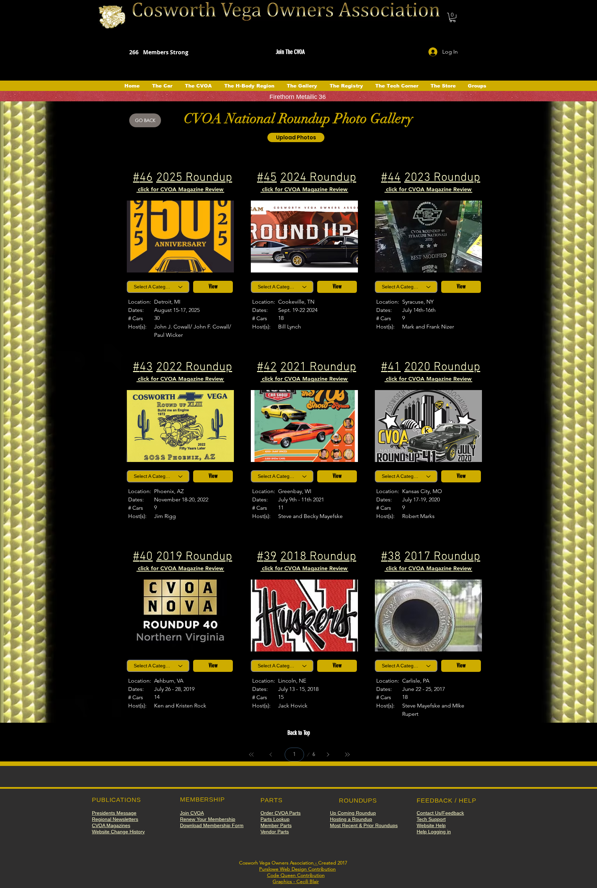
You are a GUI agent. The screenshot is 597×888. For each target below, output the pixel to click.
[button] (452, 17)
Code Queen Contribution (296, 875)
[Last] (347, 754)
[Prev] (271, 754)
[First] (251, 754)
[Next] (328, 754)
